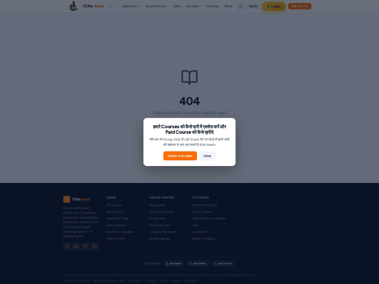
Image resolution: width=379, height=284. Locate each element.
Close (207, 156)
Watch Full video (180, 156)
